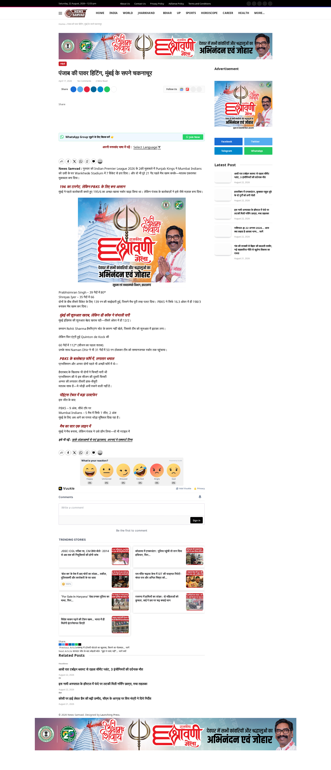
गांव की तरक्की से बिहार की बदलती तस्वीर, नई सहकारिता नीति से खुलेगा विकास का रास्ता (253, 249)
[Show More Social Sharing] (114, 89)
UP (179, 13)
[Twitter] (60, 111)
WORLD (128, 13)
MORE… (259, 13)
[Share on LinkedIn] (94, 89)
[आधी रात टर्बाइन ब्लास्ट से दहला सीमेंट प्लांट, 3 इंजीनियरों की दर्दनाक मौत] (222, 177)
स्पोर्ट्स (62, 63)
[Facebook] (60, 108)
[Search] (270, 13)
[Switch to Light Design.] (266, 13)
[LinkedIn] (60, 115)
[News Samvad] (76, 13)
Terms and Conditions (199, 3)
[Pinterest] (60, 118)
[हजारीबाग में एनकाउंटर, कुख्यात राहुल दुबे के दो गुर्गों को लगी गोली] (222, 195)
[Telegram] (60, 122)
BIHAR (167, 13)
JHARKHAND (146, 13)
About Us (125, 3)
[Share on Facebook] (73, 89)
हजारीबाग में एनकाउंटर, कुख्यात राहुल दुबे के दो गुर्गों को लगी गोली (253, 193)
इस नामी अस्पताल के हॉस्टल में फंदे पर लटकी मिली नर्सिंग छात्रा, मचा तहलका (103, 684)
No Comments (84, 81)
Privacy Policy (157, 3)
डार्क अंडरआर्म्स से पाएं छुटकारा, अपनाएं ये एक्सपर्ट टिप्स (102, 440)
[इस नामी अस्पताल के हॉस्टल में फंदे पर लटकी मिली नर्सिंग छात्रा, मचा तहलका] (222, 213)
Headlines (63, 663)
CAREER (228, 13)
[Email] (60, 129)
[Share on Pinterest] (87, 89)
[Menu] (60, 13)
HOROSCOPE (209, 13)
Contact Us (140, 3)
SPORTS (191, 13)
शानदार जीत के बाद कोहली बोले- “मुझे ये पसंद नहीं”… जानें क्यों (99, 651)
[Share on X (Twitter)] (80, 89)
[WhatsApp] (60, 126)
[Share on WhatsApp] (107, 89)
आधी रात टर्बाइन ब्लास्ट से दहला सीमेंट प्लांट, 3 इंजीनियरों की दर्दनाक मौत (101, 669)
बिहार (60, 692)
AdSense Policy (176, 3)
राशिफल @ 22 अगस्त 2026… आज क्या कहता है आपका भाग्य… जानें (251, 229)
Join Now (194, 137)
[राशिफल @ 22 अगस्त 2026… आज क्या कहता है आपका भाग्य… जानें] (222, 231)
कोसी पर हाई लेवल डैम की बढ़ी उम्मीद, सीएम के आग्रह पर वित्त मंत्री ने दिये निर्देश (105, 698)
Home (62, 24)
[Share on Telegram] (100, 89)
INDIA (113, 13)
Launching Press (109, 714)
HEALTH (243, 13)
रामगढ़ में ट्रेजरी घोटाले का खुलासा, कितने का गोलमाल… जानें (103, 647)
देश (60, 678)
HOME (100, 13)
